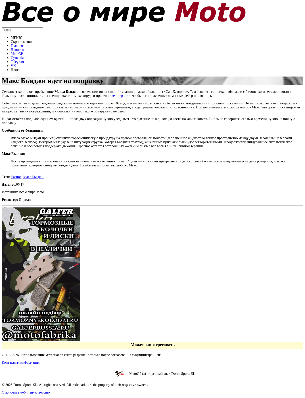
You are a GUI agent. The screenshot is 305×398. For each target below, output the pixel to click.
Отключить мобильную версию (26, 392)
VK (13, 66)
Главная (17, 46)
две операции (120, 95)
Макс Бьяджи (33, 177)
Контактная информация (21, 362)
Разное (16, 177)
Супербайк (19, 58)
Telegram (17, 62)
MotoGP (17, 54)
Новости (17, 50)
